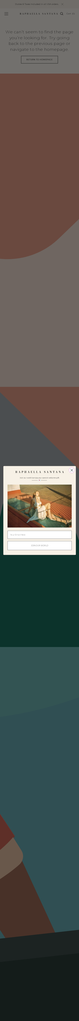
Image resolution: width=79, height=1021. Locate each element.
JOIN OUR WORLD (39, 545)
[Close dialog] (72, 470)
